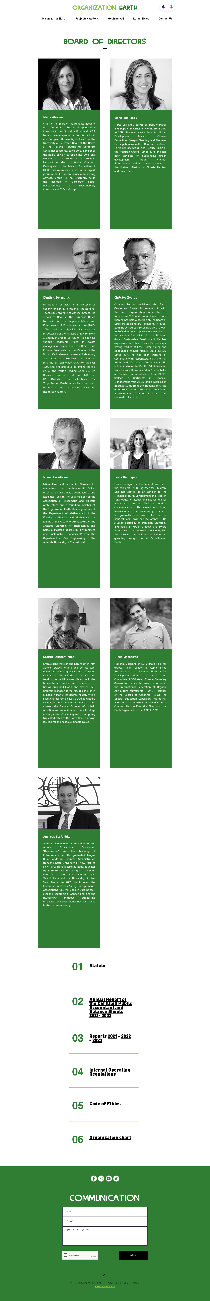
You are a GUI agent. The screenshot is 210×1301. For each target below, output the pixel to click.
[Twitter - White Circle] (116, 1179)
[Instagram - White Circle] (101, 1179)
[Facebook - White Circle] (94, 1179)
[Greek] (163, 7)
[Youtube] (109, 1179)
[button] (52, 19)
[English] (171, 7)
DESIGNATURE (131, 1283)
